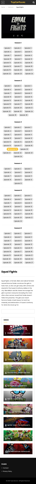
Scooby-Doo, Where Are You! (18, 372)
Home (3, 7)
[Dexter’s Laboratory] (18, 396)
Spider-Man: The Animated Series (20, 425)
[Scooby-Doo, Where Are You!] (18, 370)
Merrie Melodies (13, 333)
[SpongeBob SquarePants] (18, 383)
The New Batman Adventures (18, 451)
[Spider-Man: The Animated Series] (18, 422)
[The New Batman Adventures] (18, 448)
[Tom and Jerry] (18, 356)
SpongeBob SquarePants (17, 386)
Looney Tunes (12, 346)
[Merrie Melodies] (18, 330)
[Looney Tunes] (18, 343)
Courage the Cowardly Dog (18, 412)
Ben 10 (9, 438)
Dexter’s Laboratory (15, 399)
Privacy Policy (7, 471)
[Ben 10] (18, 435)
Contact (6, 468)
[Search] (33, 2)
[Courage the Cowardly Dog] (18, 409)
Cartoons (11, 7)
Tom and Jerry (13, 359)
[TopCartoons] (18, 2)
